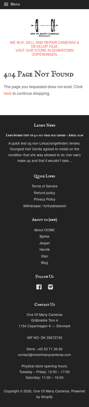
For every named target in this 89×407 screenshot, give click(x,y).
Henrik (45, 249)
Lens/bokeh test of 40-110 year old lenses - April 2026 (44, 135)
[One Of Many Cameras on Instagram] (50, 287)
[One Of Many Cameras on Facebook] (39, 287)
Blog (44, 262)
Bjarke (44, 236)
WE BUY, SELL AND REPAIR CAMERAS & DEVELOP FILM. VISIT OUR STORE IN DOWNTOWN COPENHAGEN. (44, 48)
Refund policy (44, 192)
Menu (15, 3)
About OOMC (44, 229)
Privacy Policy (44, 199)
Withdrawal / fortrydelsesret (44, 205)
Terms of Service (45, 185)
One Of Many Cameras (51, 390)
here (8, 93)
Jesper (44, 242)
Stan (44, 256)
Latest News (44, 125)
